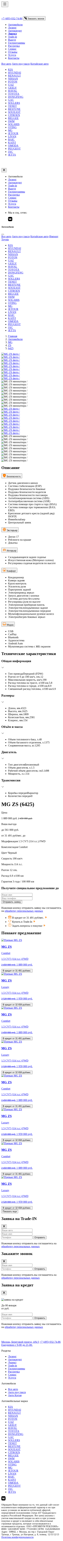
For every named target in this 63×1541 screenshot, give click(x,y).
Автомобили (15, 24)
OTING (12, 127)
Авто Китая (15, 1395)
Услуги (12, 55)
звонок (36, 18)
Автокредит (15, 30)
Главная (12, 336)
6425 (10, 348)
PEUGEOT (14, 148)
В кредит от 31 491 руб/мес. (17, 970)
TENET (12, 106)
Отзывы (12, 52)
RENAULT (14, 75)
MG (10, 130)
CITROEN (14, 115)
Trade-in (12, 36)
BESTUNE (14, 109)
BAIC (11, 139)
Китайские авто (39, 63)
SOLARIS (13, 124)
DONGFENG (15, 96)
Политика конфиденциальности (17, 1537)
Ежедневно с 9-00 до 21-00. (17, 1344)
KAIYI (12, 142)
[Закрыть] (4, 170)
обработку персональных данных (24, 910)
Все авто (6, 63)
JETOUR (13, 133)
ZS (9, 345)
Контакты (13, 58)
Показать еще (10, 1211)
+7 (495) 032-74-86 (11, 18)
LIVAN (12, 136)
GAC (11, 99)
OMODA (13, 145)
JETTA (12, 154)
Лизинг (12, 27)
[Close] (2, 234)
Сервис (12, 48)
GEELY (12, 87)
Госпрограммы (16, 42)
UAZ (11, 84)
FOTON (12, 81)
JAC (10, 151)
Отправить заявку (12, 902)
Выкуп (12, 39)
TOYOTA (13, 93)
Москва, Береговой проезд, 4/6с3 (20, 1341)
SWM (11, 121)
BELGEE (13, 118)
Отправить (39, 1237)
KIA (10, 69)
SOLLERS (14, 103)
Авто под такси (21, 63)
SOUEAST (14, 112)
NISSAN (13, 78)
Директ (12, 1362)
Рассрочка (14, 45)
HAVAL (12, 90)
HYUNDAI (14, 72)
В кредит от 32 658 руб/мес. (17, 1004)
